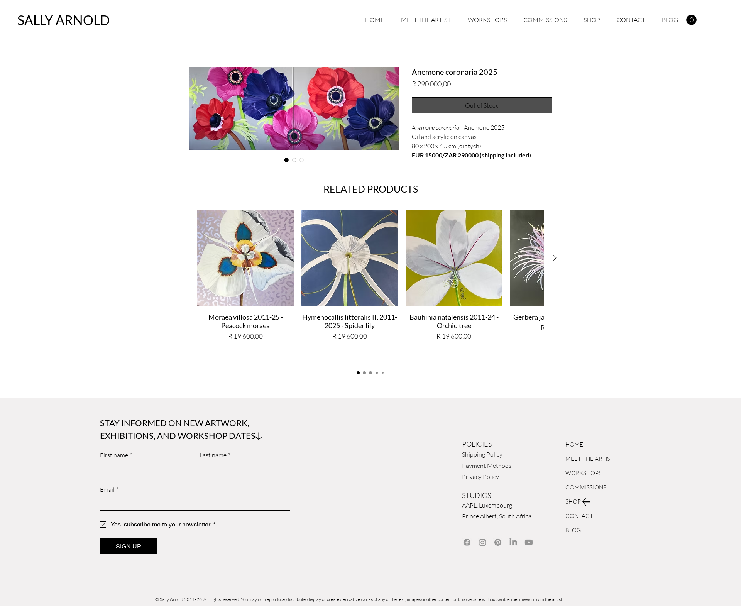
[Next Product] (555, 257)
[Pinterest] (497, 542)
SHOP (573, 501)
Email (109, 489)
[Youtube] (528, 542)
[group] (370, 286)
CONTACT (579, 516)
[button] (691, 20)
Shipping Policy (482, 454)
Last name (215, 455)
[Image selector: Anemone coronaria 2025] (286, 160)
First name (116, 455)
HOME (574, 444)
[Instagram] (482, 542)
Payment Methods (487, 465)
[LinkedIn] (513, 542)
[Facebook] (467, 542)
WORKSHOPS (583, 473)
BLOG (573, 530)
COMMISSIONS (583, 487)
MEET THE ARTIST (583, 458)
